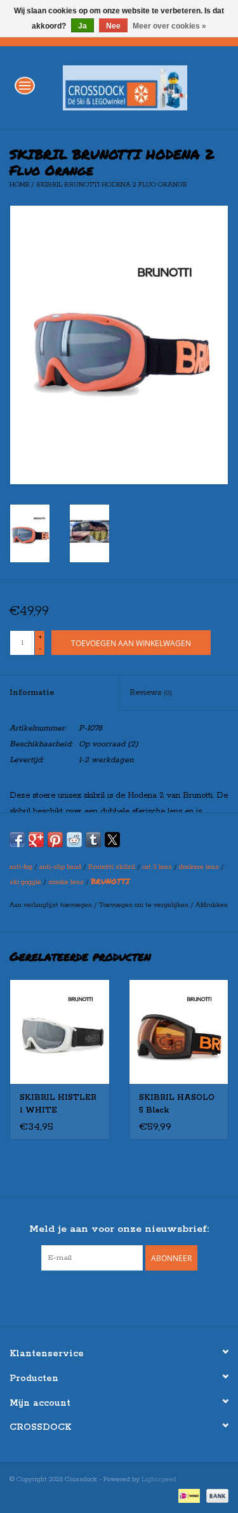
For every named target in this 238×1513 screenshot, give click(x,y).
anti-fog (21, 866)
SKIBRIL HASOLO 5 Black (177, 1104)
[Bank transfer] (215, 1495)
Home (19, 184)
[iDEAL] (188, 1495)
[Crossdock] (144, 87)
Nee (113, 26)
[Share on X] (112, 839)
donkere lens (199, 866)
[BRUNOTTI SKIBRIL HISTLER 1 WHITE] (60, 1031)
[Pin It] (55, 839)
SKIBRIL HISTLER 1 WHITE (58, 1104)
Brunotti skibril (111, 866)
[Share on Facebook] (17, 839)
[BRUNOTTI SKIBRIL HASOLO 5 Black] (179, 1031)
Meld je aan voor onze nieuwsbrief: (119, 1229)
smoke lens (66, 882)
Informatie (32, 692)
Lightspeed (159, 1479)
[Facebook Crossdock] (108, 1296)
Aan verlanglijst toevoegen (52, 905)
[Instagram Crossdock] (131, 1296)
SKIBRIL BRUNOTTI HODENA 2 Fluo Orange (111, 184)
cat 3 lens (157, 866)
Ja (82, 26)
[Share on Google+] (36, 839)
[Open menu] (25, 85)
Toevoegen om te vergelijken (144, 905)
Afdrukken (211, 905)
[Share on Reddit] (74, 839)
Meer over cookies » (169, 26)
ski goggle (25, 882)
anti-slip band (60, 866)
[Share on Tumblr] (93, 839)
